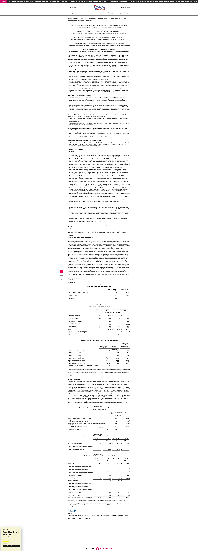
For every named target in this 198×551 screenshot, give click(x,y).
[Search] (121, 13)
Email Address (6, 541)
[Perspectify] (61, 274)
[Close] (20, 528)
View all (195, 1)
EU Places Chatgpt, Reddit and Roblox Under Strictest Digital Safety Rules (88, 1)
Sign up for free (11, 545)
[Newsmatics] (61, 279)
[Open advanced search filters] (123, 13)
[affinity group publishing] (61, 277)
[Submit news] (61, 271)
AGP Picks (3, 1)
